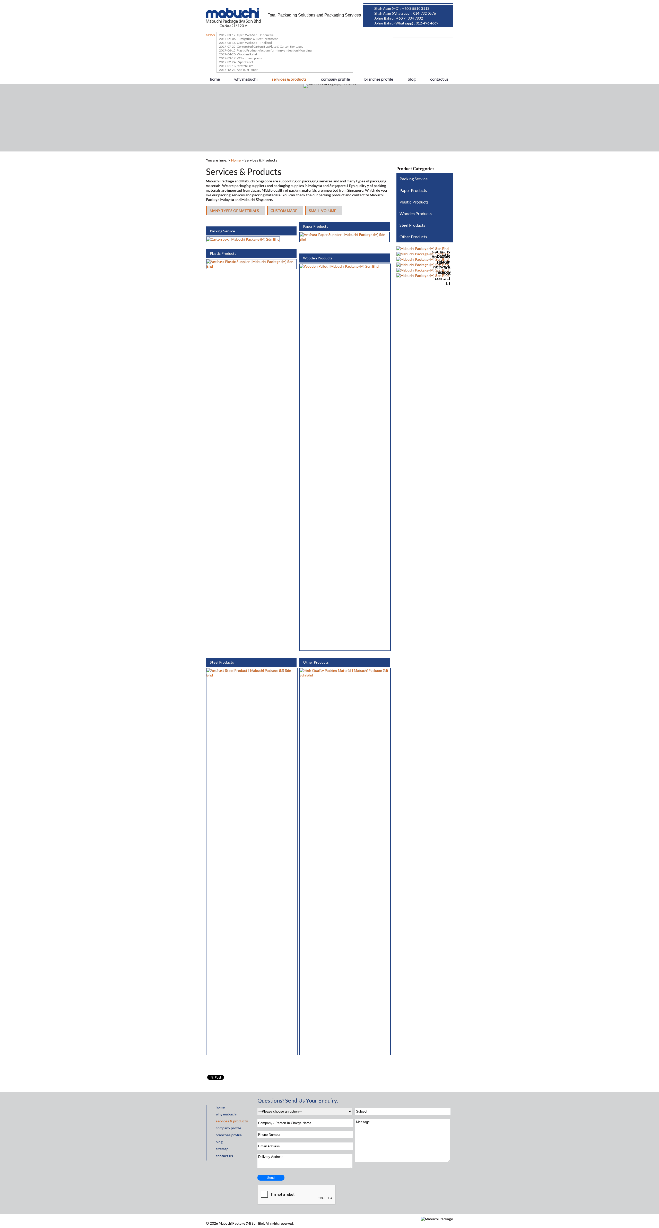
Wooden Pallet (247, 54)
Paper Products (315, 226)
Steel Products (222, 662)
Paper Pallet (245, 62)
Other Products (316, 662)
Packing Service (222, 231)
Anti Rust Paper (247, 70)
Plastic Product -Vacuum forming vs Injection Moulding (274, 50)
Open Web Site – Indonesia (255, 35)
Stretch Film (245, 66)
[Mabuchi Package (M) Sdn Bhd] (233, 16)
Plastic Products (223, 253)
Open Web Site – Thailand (254, 43)
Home (236, 160)
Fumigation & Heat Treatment (257, 39)
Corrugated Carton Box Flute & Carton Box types (270, 46)
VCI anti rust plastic (250, 58)
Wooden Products (318, 258)
